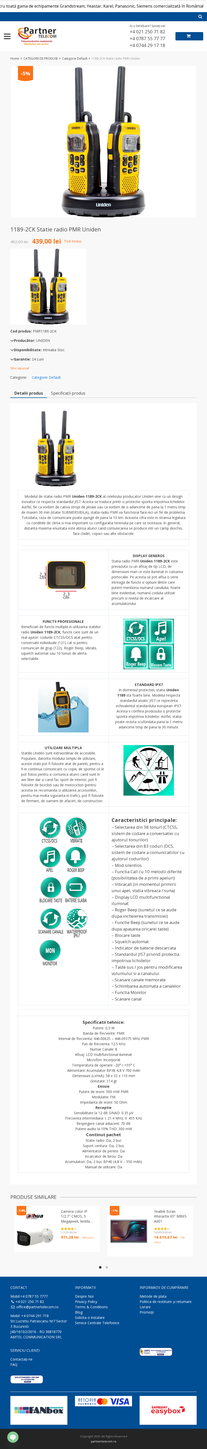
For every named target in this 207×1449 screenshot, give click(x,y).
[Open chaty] (12, 1437)
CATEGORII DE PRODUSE (40, 58)
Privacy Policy (86, 1301)
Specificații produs (68, 393)
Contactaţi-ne (21, 1359)
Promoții (147, 1312)
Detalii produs (28, 393)
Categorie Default (74, 58)
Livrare (145, 1306)
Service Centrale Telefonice (97, 1322)
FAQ (13, 1364)
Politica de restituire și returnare (166, 1301)
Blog (79, 1312)
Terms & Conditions (91, 1306)
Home (14, 58)
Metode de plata (153, 1296)
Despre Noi (84, 1296)
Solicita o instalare (90, 1317)
